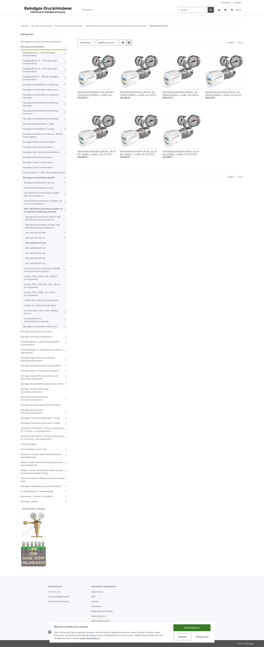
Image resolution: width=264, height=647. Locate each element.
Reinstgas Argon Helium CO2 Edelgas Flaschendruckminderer (38, 359)
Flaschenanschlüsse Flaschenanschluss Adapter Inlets (43, 479)
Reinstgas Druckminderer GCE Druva (40, 326)
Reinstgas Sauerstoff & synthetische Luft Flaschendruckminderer (39, 377)
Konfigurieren (202, 637)
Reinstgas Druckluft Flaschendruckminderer (41, 405)
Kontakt (237, 2)
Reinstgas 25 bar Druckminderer (38, 162)
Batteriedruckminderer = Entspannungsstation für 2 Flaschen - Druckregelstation (42, 437)
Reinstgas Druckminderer (33, 46)
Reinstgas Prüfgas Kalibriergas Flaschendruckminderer (35, 390)
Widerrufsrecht (98, 616)
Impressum (96, 606)
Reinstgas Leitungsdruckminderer (36, 336)
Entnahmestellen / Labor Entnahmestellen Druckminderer (40, 343)
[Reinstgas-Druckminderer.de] (48, 9)
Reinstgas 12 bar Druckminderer (38, 167)
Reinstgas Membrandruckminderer (39, 142)
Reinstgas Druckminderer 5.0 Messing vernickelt (40, 96)
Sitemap (95, 601)
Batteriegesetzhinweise (102, 611)
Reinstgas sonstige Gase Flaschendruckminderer (32, 411)
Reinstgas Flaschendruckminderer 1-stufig (40, 418)
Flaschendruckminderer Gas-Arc (39, 187)
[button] (219, 10)
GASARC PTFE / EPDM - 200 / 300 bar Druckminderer (40, 278)
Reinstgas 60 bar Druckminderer (38, 157)
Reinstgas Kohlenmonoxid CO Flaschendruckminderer (34, 398)
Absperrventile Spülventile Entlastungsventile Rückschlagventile (42, 463)
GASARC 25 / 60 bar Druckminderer (40, 305)
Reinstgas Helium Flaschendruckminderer (40, 370)
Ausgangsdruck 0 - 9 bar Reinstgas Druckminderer (39, 54)
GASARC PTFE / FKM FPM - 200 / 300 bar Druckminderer (42, 286)
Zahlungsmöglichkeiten (59, 596)
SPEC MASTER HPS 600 (35, 232)
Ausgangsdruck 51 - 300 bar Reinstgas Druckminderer (40, 78)
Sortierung (85, 42)
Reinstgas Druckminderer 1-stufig (38, 123)
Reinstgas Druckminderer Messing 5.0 (40, 89)
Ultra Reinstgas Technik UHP (34, 449)
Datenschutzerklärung (90, 638)
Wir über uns (54, 591)
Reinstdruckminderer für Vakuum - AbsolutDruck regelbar (43, 135)
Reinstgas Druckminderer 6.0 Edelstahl (41, 118)
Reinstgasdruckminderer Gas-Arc (39, 182)
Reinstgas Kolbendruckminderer (38, 147)
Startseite (225, 2)
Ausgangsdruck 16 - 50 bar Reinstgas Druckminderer (40, 70)
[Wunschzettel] (225, 10)
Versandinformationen (58, 601)
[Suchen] (211, 10)
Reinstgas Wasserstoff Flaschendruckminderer (42, 384)
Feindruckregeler (28, 444)
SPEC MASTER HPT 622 (35, 263)
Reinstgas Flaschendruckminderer (36, 331)
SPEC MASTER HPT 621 (35, 258)
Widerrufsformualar (100, 621)
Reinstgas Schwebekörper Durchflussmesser (41, 486)
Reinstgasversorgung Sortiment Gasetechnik (41, 41)
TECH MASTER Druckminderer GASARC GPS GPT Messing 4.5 (42, 194)
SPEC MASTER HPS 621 (35, 238)
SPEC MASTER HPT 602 (35, 253)
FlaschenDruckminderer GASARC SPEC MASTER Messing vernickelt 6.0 (42, 226)
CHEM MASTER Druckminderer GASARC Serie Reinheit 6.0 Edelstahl (42, 270)
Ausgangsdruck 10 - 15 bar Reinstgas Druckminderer (40, 62)
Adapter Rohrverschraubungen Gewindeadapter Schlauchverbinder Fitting (42, 471)
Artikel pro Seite (105, 42)
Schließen (182, 637)
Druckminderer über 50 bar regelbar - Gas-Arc (41, 312)
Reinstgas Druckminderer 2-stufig (38, 129)
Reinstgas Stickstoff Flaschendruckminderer (41, 365)
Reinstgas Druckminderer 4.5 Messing (40, 84)
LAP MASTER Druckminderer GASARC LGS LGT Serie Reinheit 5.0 (43, 202)
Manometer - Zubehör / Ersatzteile (37, 496)
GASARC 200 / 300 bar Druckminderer (41, 300)
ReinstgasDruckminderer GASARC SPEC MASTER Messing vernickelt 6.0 (43, 218)
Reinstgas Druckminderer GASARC (39, 177)
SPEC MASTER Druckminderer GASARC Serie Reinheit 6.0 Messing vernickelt (43, 210)
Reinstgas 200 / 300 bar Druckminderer (41, 152)
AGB (93, 596)
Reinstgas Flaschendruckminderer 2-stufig (40, 423)
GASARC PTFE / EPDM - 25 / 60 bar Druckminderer (39, 294)
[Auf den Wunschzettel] (111, 57)
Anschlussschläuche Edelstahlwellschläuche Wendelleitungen (41, 455)
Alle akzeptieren (192, 627)
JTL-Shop (249, 643)
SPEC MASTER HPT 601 (35, 248)
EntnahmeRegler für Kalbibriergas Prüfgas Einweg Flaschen (42, 351)
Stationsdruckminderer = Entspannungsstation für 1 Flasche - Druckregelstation (42, 429)
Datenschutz (97, 591)
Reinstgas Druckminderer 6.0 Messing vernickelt (40, 104)
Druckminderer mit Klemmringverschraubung (36, 320)
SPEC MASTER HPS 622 (35, 243)
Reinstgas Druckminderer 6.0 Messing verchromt (40, 112)
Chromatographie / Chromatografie (37, 491)
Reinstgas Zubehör (29, 501)
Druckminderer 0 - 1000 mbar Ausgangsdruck (44, 172)
